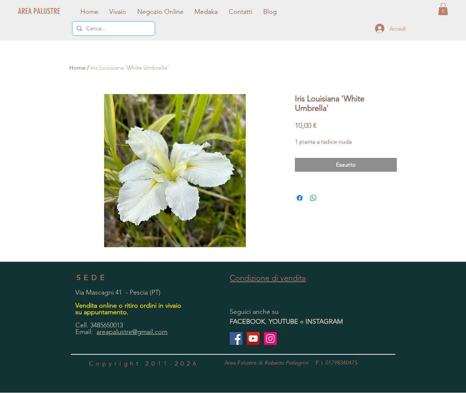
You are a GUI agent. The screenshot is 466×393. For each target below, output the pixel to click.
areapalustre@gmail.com (131, 332)
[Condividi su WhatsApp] (313, 198)
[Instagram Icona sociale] (270, 338)
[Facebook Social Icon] (236, 338)
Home (77, 67)
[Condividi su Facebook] (299, 198)
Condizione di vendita (268, 278)
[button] (443, 9)
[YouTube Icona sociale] (253, 338)
